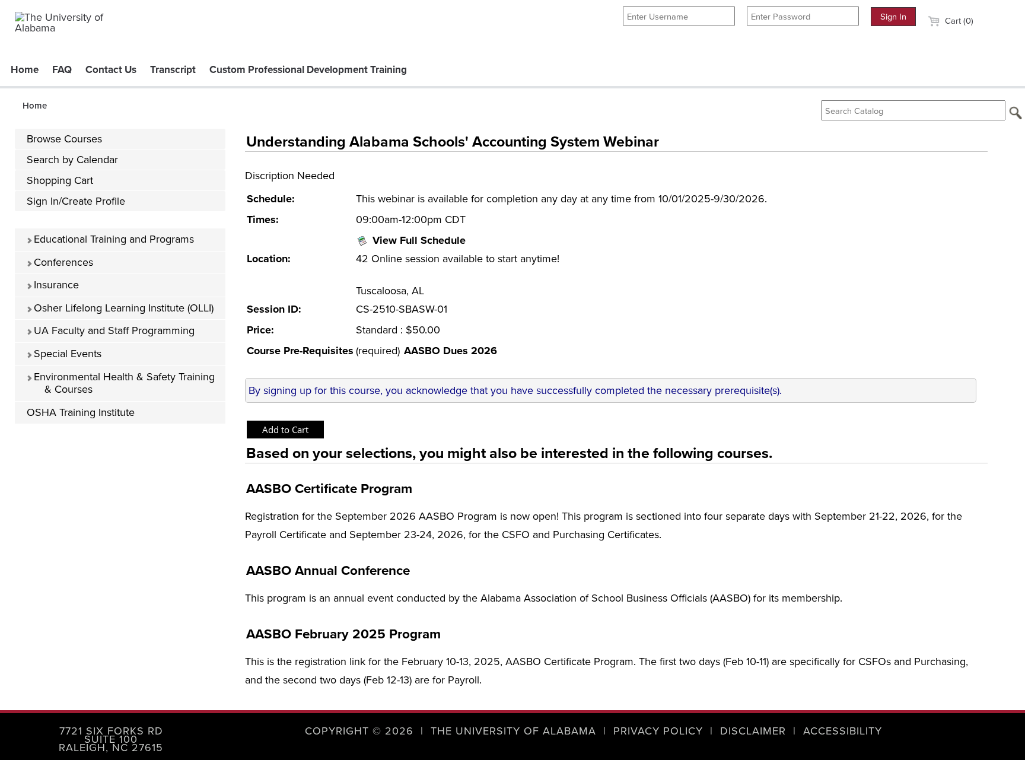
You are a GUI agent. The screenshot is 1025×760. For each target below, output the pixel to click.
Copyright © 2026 (359, 731)
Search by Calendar (72, 159)
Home (25, 69)
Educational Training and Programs (112, 239)
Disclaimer (753, 731)
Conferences (62, 262)
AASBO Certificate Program (329, 488)
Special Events (66, 353)
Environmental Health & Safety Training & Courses (123, 383)
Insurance (55, 284)
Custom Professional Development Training (308, 69)
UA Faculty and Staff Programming (113, 330)
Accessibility (842, 731)
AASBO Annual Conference (328, 570)
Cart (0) (958, 20)
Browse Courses (64, 139)
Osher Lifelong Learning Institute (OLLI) (122, 308)
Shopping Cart (60, 180)
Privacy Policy (658, 731)
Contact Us (110, 69)
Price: (260, 330)
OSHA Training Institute (81, 412)
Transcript (173, 69)
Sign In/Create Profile (76, 201)
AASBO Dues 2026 (450, 350)
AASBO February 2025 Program (343, 634)
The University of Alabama (513, 731)
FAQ (62, 69)
